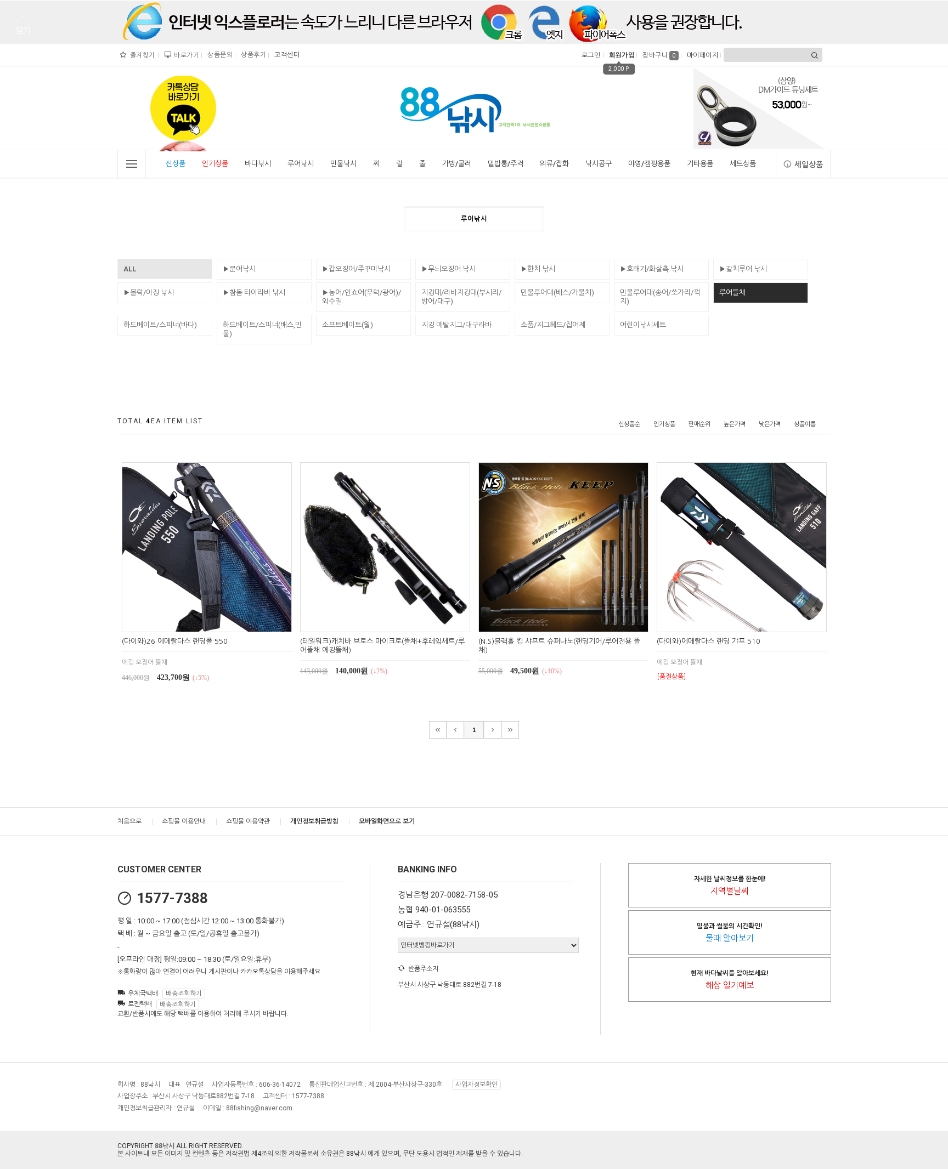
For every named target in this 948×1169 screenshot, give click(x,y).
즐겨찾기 (141, 55)
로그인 (590, 55)
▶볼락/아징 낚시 (148, 292)
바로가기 (185, 55)
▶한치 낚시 (538, 269)
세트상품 (743, 164)
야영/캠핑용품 (649, 164)
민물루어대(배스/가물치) (557, 292)
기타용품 (700, 164)
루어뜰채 (732, 292)
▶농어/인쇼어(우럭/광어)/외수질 (361, 296)
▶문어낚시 (239, 269)
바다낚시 (258, 164)
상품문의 (218, 55)
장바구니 (659, 55)
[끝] (510, 730)
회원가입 (620, 55)
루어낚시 (300, 164)
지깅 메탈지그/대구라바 (456, 325)
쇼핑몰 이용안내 (184, 821)
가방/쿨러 (456, 164)
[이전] (455, 730)
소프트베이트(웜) (347, 325)
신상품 (175, 164)
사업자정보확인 (476, 1084)
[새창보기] (219, 622)
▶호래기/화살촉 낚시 (652, 269)
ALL (129, 269)
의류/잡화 (554, 164)
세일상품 (808, 164)
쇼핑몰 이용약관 (248, 821)
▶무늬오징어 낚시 (448, 269)
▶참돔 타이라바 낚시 (254, 292)
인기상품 (215, 164)
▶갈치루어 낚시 (743, 269)
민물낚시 (343, 164)
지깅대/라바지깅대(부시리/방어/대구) (461, 296)
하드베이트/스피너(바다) (160, 325)
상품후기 (252, 55)
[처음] (438, 730)
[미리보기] (194, 622)
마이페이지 (701, 55)
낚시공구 (598, 164)
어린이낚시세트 (643, 325)
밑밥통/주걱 (505, 164)
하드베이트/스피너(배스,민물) (262, 329)
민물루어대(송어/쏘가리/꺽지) (660, 296)
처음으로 (129, 821)
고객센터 (285, 55)
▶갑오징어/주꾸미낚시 (356, 269)
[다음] (492, 730)
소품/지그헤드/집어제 (553, 325)
